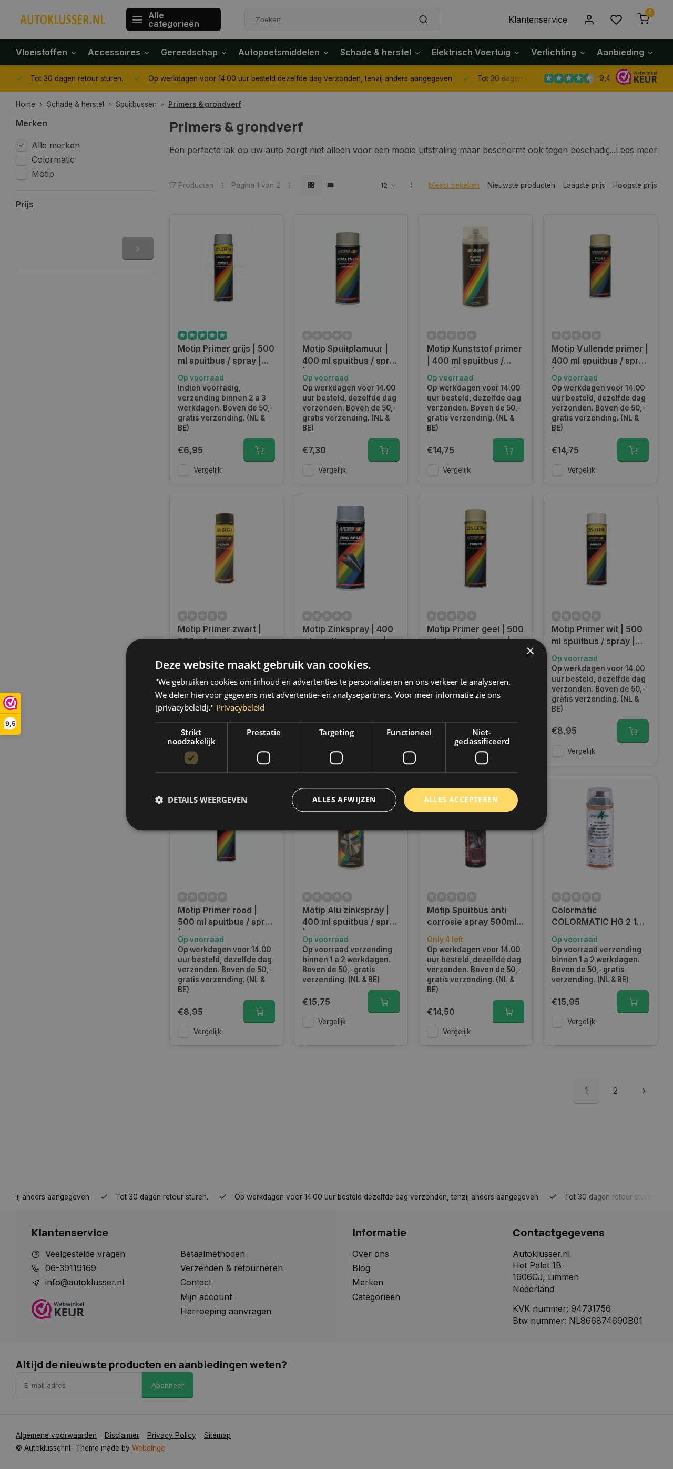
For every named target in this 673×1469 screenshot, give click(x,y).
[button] (201, 800)
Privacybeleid (240, 708)
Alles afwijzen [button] (344, 799)
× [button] (530, 651)
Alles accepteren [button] (461, 799)
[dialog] (336, 734)
